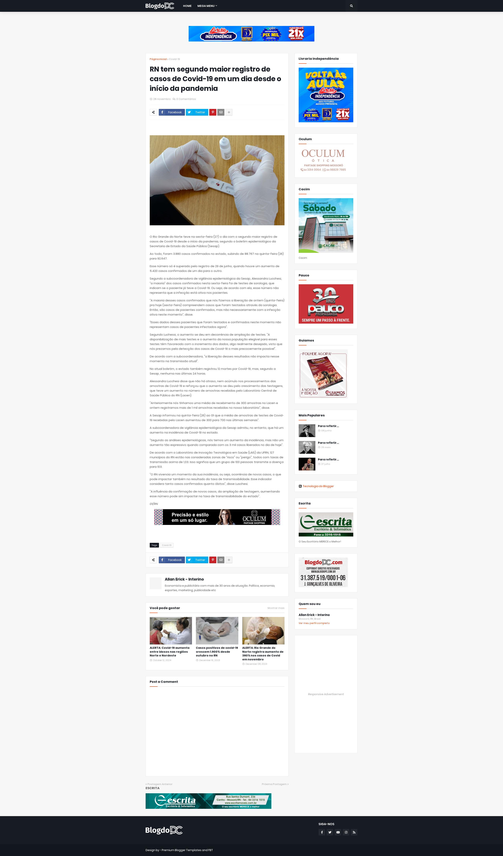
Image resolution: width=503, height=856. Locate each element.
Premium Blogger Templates (181, 850)
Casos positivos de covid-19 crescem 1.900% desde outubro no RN (217, 651)
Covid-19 (174, 59)
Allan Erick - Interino (184, 579)
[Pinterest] (212, 112)
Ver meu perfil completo (314, 623)
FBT (210, 850)
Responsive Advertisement (326, 694)
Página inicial (158, 59)
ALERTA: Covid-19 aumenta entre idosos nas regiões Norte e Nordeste (169, 651)
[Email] (220, 112)
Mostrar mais (276, 608)
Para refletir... (328, 426)
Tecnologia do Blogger (318, 486)
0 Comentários (186, 99)
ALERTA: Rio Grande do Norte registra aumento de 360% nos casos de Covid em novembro (263, 653)
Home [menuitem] (187, 6)
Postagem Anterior (160, 784)
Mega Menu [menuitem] (206, 6)
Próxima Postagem (274, 784)
